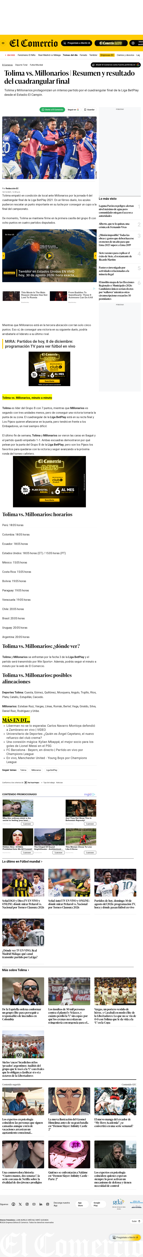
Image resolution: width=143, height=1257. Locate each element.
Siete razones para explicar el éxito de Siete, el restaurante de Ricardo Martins (115, 256)
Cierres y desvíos (125, 55)
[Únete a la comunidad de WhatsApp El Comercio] (52, 109)
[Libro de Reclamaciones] (136, 1191)
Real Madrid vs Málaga (49, 55)
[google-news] (47, 1191)
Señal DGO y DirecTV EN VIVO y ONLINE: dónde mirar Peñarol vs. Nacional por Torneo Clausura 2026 (23, 891)
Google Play (97, 1191)
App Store (80, 1191)
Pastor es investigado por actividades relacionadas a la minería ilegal (114, 271)
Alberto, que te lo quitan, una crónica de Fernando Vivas (114, 225)
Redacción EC (12, 188)
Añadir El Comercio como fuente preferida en (115, 65)
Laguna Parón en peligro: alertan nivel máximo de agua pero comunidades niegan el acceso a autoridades (116, 210)
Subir (134, 1209)
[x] (20, 1191)
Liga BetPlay (51, 758)
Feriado (83, 55)
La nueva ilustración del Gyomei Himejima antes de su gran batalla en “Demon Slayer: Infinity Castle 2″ (68, 1111)
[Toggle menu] (3, 43)
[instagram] (27, 1191)
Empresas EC (107, 55)
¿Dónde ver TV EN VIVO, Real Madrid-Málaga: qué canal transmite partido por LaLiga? (20, 941)
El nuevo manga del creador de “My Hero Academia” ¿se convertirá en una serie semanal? (113, 1110)
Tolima (23, 758)
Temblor (93, 55)
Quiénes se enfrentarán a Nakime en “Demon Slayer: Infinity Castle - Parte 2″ (68, 1163)
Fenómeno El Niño (26, 55)
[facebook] (13, 1191)
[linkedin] (40, 1191)
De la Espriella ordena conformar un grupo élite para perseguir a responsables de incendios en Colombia (21, 1001)
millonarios (36, 758)
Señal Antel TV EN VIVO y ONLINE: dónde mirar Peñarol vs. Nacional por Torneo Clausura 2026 (69, 891)
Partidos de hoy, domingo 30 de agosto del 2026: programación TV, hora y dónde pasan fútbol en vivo (115, 891)
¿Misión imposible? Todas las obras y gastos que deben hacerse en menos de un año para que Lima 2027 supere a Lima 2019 (116, 240)
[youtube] (34, 1191)
